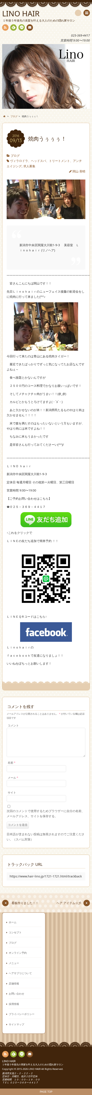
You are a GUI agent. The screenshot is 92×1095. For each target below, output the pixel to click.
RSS (5, 27)
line (21, 27)
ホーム (12, 922)
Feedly (13, 27)
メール (13, 778)
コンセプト (15, 932)
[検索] (78, 13)
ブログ (15, 156)
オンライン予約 (18, 952)
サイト (12, 792)
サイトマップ (16, 1024)
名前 (11, 763)
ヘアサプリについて (20, 973)
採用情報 (14, 1004)
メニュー (14, 963)
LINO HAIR (9, 1061)
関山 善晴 (79, 171)
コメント (13, 725)
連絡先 (30, 27)
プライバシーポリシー (21, 1014)
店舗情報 (14, 983)
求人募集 (29, 166)
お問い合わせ (16, 993)
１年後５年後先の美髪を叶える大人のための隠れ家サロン (32, 1064)
